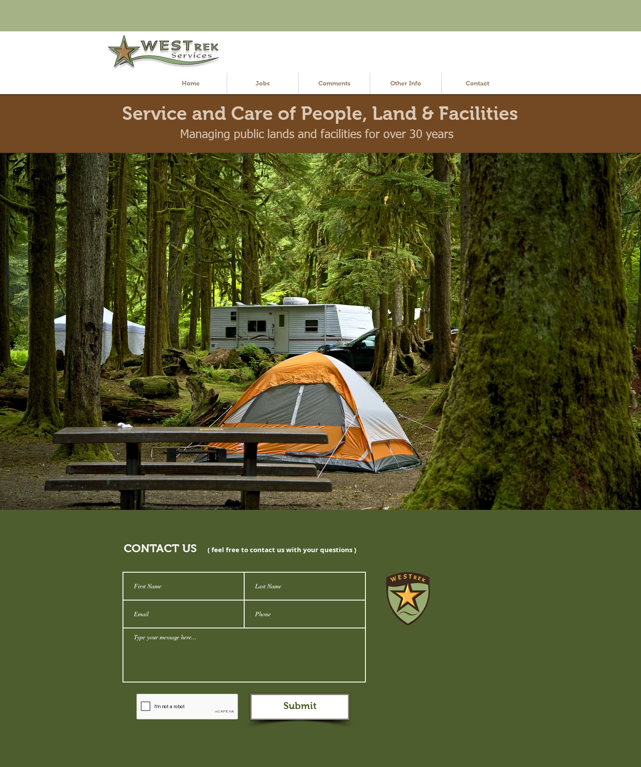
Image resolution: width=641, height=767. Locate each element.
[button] (405, 83)
